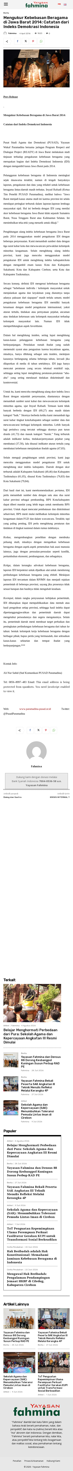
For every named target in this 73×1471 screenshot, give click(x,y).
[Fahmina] (5, 33)
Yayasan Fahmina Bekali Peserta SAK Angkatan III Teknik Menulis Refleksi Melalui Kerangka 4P (38, 1085)
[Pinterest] (33, 41)
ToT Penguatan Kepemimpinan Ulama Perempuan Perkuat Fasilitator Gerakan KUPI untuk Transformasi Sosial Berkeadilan (32, 1233)
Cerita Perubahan (15, 1247)
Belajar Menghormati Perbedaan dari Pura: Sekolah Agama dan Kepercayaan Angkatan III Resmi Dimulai (30, 1036)
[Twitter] (25, 41)
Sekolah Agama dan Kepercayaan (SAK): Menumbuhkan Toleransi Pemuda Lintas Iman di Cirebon (37, 1111)
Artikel (6, 1026)
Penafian (17, 1460)
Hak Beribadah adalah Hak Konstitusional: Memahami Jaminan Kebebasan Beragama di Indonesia (32, 1256)
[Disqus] (36, 844)
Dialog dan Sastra (12, 797)
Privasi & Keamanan (33, 1460)
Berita (6, 13)
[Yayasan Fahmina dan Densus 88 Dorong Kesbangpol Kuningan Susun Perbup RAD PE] (10, 1059)
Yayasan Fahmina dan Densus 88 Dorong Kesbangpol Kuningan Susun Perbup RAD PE (41, 1061)
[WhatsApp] (41, 41)
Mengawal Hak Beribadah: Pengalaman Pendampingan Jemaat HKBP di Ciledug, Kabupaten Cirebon (28, 1279)
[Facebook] (17, 41)
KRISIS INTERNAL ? (60, 797)
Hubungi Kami (53, 1460)
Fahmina (12, 33)
